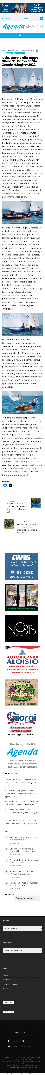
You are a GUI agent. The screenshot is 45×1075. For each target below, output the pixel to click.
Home (8, 1030)
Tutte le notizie (20, 1030)
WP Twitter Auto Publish (14, 1074)
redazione (15, 51)
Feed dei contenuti (10, 980)
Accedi (5, 975)
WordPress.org (8, 989)
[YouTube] (9, 19)
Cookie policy (24, 1067)
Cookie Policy (9, 1012)
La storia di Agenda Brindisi (28, 1031)
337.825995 (13, 1061)
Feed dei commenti (10, 984)
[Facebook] (3, 19)
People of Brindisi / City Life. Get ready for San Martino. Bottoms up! (17, 506)
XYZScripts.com (33, 1074)
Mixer (16, 53)
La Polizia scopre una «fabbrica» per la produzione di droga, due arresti (26, 527)
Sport (22, 53)
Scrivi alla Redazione (14, 1067)
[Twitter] (6, 19)
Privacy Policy (9, 1002)
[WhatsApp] (12, 19)
